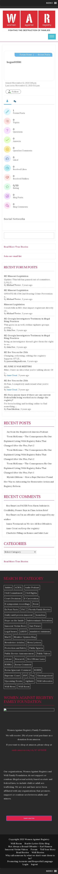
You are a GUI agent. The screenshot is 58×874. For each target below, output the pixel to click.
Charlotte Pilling (14, 533)
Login (25, 864)
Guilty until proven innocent (19, 615)
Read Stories (22, 852)
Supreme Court (12, 675)
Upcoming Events (13, 681)
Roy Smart (11, 505)
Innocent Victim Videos (16, 849)
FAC (23, 609)
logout (34, 864)
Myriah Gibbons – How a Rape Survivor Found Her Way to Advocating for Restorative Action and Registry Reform (29, 482)
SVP (25, 675)
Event (36, 604)
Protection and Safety (15, 648)
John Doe (11, 330)
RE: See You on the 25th (16, 352)
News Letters (34, 642)
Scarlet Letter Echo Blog (37, 843)
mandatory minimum (40, 631)
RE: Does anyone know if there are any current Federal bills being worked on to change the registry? (27, 397)
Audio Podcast (32, 587)
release (8, 659)
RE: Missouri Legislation (16, 276)
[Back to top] (49, 865)
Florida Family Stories (39, 609)
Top (32, 675)
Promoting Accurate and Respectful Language (30, 861)
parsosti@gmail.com (16, 361)
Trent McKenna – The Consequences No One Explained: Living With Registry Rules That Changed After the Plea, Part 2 (28, 441)
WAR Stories (38, 852)
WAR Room (23, 686)
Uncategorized (44, 675)
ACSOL (18, 587)
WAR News (10, 686)
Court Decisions (13, 598)
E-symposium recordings (17, 604)
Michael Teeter (14, 285)
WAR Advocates (44, 681)
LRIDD (23, 631)
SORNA (8, 664)
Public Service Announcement (19, 653)
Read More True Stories (16, 246)
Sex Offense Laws (36, 659)
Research (19, 659)
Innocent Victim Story (15, 626)
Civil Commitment (13, 593)
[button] (49, 3)
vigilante (29, 681)
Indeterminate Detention (39, 620)
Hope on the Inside (14, 620)
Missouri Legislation (14, 304)
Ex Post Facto (11, 609)
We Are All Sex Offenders (39, 523)
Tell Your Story (47, 849)
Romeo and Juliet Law (37, 533)
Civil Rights (31, 593)
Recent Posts (43, 54)
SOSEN (37, 670)
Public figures (36, 648)
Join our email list (13, 256)
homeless (40, 615)
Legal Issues (11, 631)
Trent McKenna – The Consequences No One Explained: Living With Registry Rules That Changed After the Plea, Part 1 (28, 468)
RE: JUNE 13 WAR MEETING (18, 366)
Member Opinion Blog (25, 637)
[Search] (51, 236)
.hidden (8, 587)
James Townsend (14, 523)
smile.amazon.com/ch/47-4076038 (29, 750)
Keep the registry (30, 528)
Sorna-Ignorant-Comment (18, 670)
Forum (34, 849)
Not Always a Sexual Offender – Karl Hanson (30, 846)
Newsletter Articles (14, 642)
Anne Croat (12, 375)
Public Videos (43, 653)
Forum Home (25, 54)
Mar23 (8, 637)
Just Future (35, 626)
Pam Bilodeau (13, 409)
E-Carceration (31, 598)
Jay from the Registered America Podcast (27, 432)
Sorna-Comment (23, 664)
